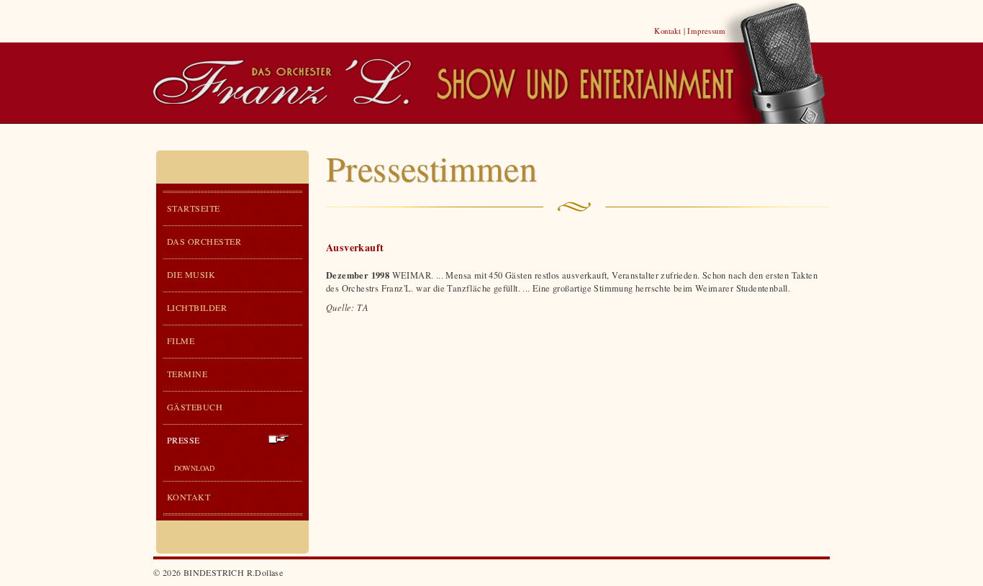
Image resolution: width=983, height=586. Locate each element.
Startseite (193, 208)
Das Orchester (204, 241)
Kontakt (667, 30)
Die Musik (191, 274)
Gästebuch (194, 407)
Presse (183, 440)
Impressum (706, 30)
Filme (180, 340)
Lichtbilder (197, 307)
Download (194, 468)
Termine (187, 373)
